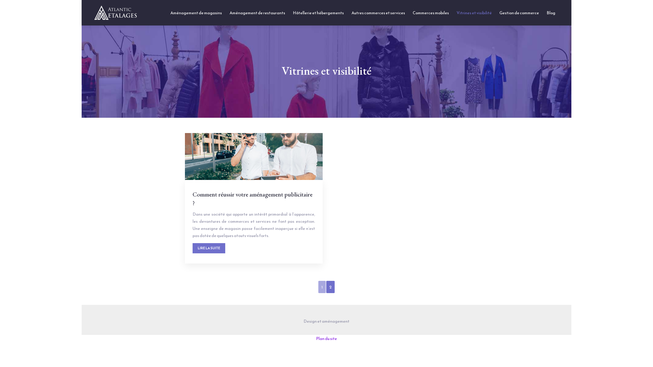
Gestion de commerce (519, 13)
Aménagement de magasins (196, 13)
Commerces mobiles (431, 13)
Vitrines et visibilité (474, 13)
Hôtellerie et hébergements (318, 13)
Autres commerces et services (378, 13)
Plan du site (326, 338)
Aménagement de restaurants (257, 13)
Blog (551, 13)
